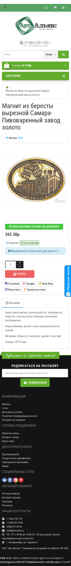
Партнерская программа (15, 462)
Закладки (7, 501)
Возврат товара (10, 437)
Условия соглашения (13, 419)
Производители (10, 454)
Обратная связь (10, 433)
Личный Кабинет (11, 493)
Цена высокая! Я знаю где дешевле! (35, 226)
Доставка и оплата (12, 412)
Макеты (6, 404)
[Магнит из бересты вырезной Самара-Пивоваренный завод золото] (35, 180)
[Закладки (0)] (55, 7)
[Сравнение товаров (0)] (46, 7)
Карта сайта (8, 441)
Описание (14, 302)
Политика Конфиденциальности (19, 415)
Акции (5, 466)
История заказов (11, 497)
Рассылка (7, 505)
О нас (5, 408)
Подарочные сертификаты (16, 458)
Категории (13, 75)
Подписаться (37, 382)
